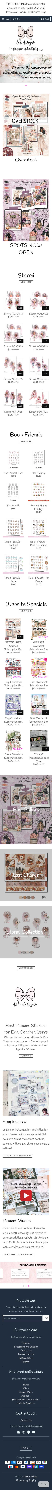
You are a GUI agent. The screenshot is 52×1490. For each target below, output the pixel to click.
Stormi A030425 (38, 314)
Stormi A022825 (38, 379)
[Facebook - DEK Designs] (18, 1432)
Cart (46, 19)
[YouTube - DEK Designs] (33, 1432)
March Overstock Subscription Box (13, 756)
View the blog (26, 968)
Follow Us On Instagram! (18, 1156)
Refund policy (26, 1358)
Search (26, 1361)
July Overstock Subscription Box (13, 683)
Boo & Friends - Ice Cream (38, 579)
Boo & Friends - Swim (13, 579)
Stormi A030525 (13, 314)
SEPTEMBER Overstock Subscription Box (13, 646)
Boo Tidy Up (38, 473)
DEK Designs (30, 1476)
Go (46, 1318)
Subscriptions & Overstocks (25, 1399)
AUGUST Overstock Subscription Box (38, 646)
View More (26, 282)
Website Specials (25, 1403)
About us (26, 1343)
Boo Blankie (13, 505)
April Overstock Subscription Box (38, 720)
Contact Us (26, 1350)
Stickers (25, 1396)
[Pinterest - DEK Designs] (28, 1432)
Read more (26, 1056)
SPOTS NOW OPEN (26, 249)
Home (26, 1384)
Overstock (26, 160)
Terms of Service (26, 1354)
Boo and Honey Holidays (38, 507)
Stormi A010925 (13, 412)
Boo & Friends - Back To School (38, 543)
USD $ (15, 19)
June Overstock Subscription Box (38, 683)
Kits (25, 1388)
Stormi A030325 (13, 346)
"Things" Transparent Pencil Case (38, 758)
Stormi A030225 (38, 346)
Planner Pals (25, 1392)
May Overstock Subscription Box (13, 720)
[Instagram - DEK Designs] (23, 1432)
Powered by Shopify (26, 1480)
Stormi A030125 (13, 379)
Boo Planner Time (13, 473)
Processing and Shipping (26, 1346)
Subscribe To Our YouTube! (18, 1254)
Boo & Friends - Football (13, 543)
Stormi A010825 (38, 412)
